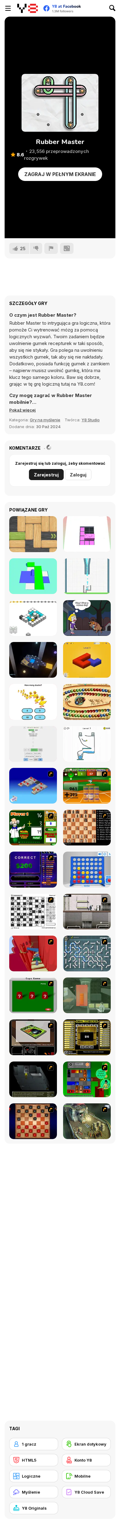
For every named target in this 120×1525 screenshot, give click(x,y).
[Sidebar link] (8, 8)
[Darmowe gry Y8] (27, 8)
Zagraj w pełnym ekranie (60, 174)
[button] (22, 410)
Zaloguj (78, 474)
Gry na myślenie (45, 419)
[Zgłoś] (51, 248)
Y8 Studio (91, 419)
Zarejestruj (46, 474)
